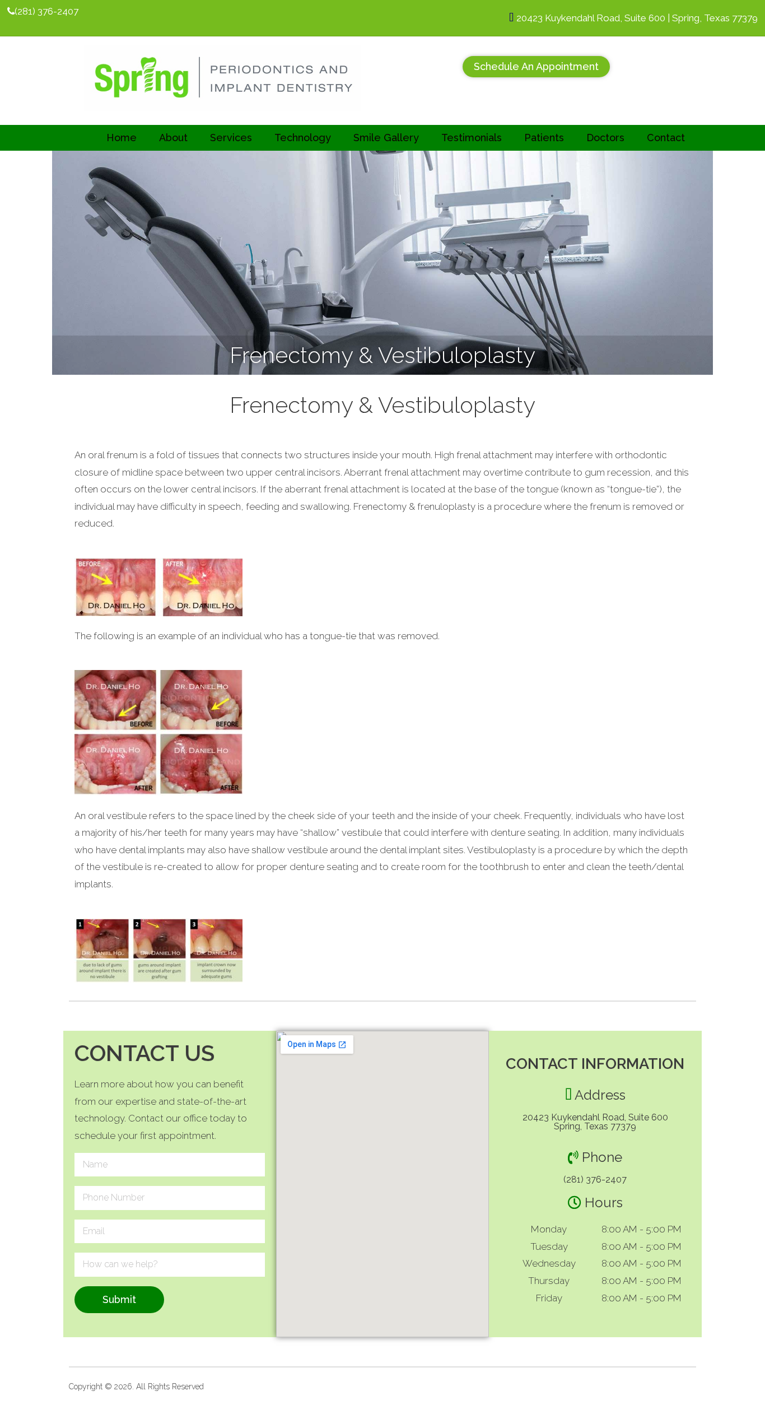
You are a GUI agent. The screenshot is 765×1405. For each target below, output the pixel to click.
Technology (302, 137)
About (173, 137)
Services (231, 137)
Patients (544, 137)
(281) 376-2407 (595, 1179)
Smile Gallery (386, 137)
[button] (536, 66)
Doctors (605, 137)
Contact (666, 137)
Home (121, 137)
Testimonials (471, 137)
